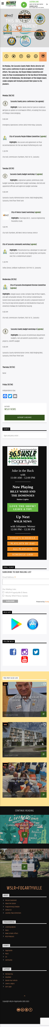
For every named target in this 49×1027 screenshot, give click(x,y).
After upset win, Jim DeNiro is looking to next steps (25, 699)
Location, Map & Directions (13, 913)
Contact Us (8, 910)
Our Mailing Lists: (9, 589)
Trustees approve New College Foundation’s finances (25, 859)
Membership (9, 974)
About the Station (10, 903)
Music (7, 930)
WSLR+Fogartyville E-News (16, 592)
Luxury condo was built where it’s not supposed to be (24, 739)
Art (6, 957)
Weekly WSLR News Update (16, 596)
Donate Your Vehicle (11, 980)
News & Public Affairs (11, 933)
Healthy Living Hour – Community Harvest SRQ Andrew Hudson (24, 825)
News (20, 17)
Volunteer (8, 977)
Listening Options (10, 927)
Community (8, 960)
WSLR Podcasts (9, 936)
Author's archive (24, 417)
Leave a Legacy (9, 983)
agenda (43, 136)
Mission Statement (11, 900)
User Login (8, 986)
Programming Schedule (12, 906)
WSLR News (22, 37)
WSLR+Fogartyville (24, 888)
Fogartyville (8, 950)
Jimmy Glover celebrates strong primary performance (24, 779)
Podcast (27, 17)
